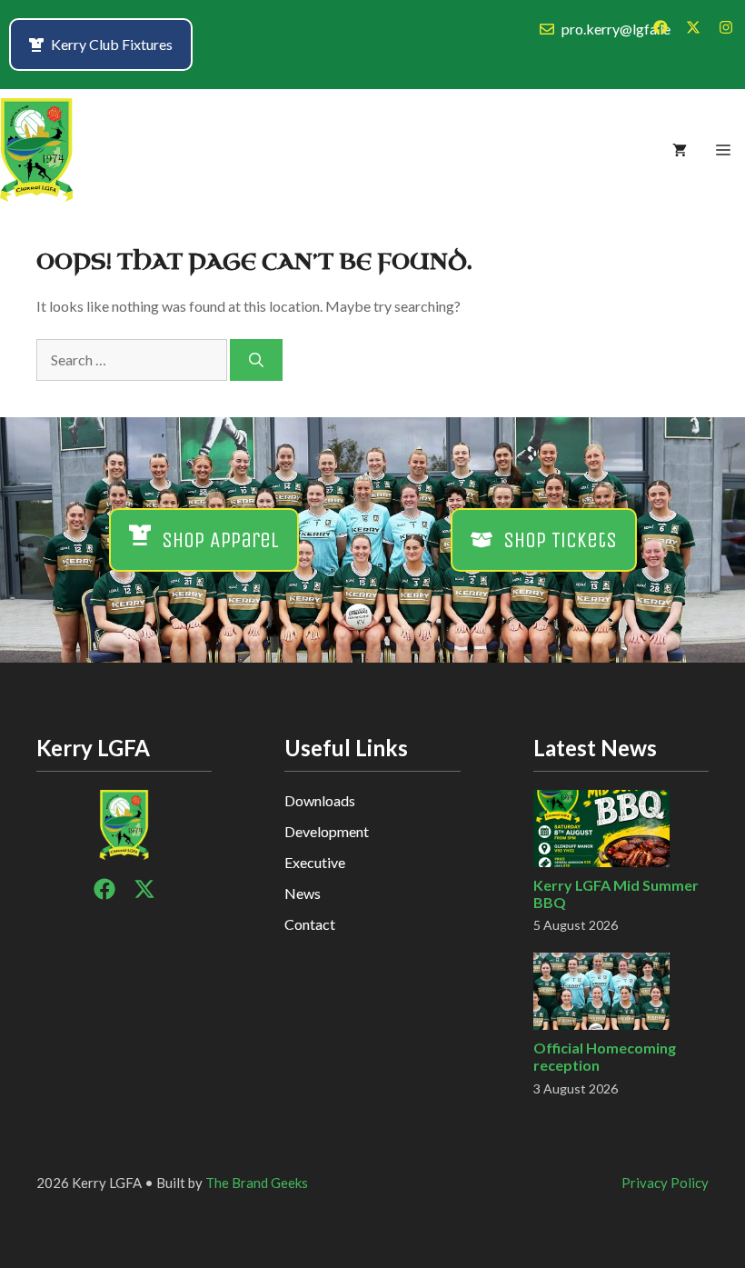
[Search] (256, 360)
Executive (314, 862)
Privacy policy (665, 1182)
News (302, 893)
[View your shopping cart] (679, 150)
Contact (309, 924)
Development (326, 831)
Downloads (319, 800)
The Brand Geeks (256, 1182)
